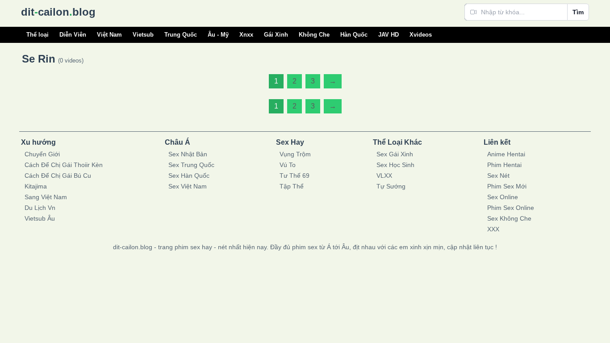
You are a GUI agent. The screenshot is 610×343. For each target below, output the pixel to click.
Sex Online (502, 197)
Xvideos (420, 34)
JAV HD (388, 34)
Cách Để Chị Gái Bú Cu (58, 175)
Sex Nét (498, 175)
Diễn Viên (72, 34)
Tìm (578, 12)
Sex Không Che (509, 218)
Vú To (288, 164)
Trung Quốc (180, 34)
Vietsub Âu (40, 218)
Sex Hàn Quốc (188, 175)
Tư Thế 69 (294, 175)
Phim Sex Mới (506, 186)
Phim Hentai (504, 164)
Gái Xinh (276, 34)
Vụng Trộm (295, 154)
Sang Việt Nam (46, 197)
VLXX (384, 175)
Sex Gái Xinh (394, 154)
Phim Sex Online (510, 207)
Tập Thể (292, 186)
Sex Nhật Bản (187, 154)
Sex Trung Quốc (191, 164)
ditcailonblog (58, 12)
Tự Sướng (390, 186)
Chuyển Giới (42, 154)
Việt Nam (109, 34)
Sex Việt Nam (187, 186)
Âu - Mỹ (218, 34)
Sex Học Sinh (395, 164)
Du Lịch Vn (40, 207)
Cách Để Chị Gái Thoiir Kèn (64, 164)
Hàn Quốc (354, 34)
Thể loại (37, 34)
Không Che (314, 34)
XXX (493, 229)
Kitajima (36, 186)
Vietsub (143, 34)
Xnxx (246, 34)
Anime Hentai (506, 154)
